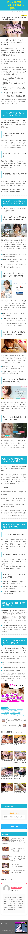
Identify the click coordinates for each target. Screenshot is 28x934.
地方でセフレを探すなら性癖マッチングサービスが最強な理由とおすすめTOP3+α (17, 858)
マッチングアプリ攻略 (15, 712)
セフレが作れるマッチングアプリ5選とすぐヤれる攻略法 (17, 865)
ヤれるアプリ (14, 714)
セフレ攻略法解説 (14, 826)
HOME (2, 11)
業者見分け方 (5, 710)
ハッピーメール (6, 712)
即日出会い (21, 714)
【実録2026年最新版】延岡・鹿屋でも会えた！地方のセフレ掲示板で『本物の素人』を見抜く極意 (13, 840)
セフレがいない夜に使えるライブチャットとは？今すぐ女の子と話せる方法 (17, 849)
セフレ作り (20, 710)
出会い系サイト (6, 714)
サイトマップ (4, 923)
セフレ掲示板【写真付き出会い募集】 (14, 5)
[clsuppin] (12, 703)
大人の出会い (13, 710)
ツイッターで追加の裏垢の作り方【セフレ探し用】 (17, 871)
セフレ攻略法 (5, 708)
